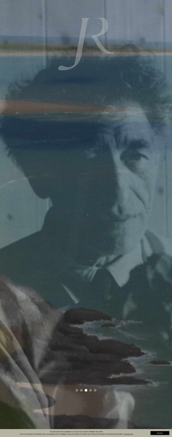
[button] (77, 390)
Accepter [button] (160, 433)
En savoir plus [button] (128, 434)
